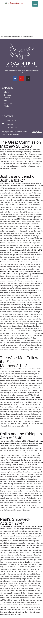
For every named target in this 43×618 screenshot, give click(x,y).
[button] (35, 4)
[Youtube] (21, 78)
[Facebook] (15, 78)
